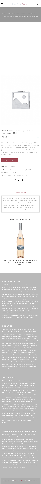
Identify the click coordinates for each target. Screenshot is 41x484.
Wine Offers (13, 172)
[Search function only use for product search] (38, 4)
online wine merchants (26, 448)
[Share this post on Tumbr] (25, 180)
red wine (5, 299)
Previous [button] (2, 244)
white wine (13, 299)
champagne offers (18, 446)
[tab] (20, 193)
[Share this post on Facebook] (15, 180)
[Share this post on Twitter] (18, 180)
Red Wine (29, 170)
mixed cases (6, 362)
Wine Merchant (13, 14)
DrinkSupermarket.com (29, 14)
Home (4, 14)
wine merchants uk (23, 411)
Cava (13, 404)
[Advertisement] (20, 48)
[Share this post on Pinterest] (22, 180)
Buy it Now (9, 160)
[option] (20, 100)
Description (20, 193)
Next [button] (37, 244)
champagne (24, 299)
